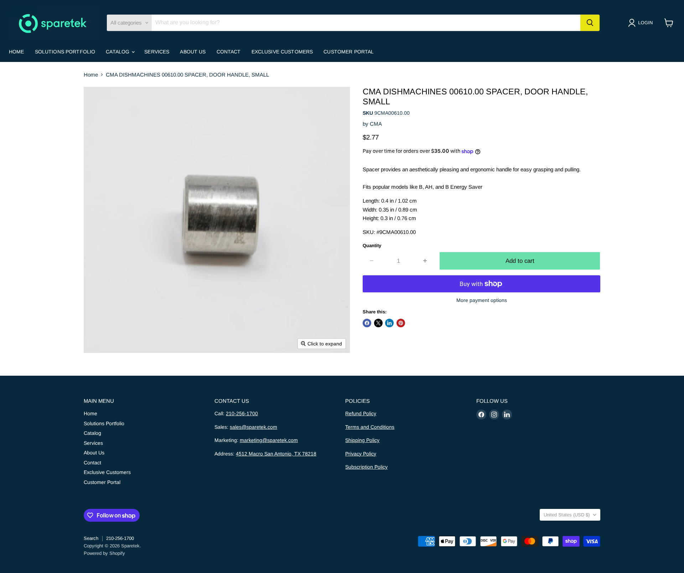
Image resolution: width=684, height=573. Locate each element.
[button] (642, 23)
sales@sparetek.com (253, 427)
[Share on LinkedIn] (389, 323)
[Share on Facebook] (367, 323)
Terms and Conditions (369, 427)
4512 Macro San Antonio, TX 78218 (276, 454)
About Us (193, 51)
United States (567, 514)
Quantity (372, 245)
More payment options (481, 300)
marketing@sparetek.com (269, 440)
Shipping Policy (362, 440)
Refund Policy (360, 413)
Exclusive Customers (282, 51)
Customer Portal (348, 51)
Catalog (118, 51)
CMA (376, 124)
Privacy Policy (360, 454)
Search (91, 538)
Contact (229, 51)
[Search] (590, 23)
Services (156, 51)
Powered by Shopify (104, 553)
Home (16, 51)
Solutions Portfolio (65, 51)
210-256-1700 (242, 413)
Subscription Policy (366, 467)
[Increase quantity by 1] (425, 261)
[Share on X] (378, 323)
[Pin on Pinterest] (401, 323)
